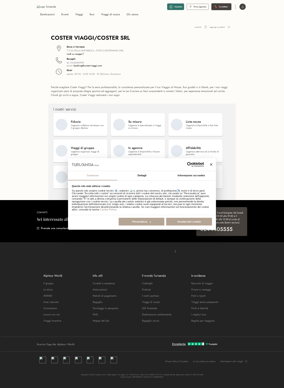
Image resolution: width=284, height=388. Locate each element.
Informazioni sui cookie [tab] (191, 175)
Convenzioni (50, 308)
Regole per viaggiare (202, 321)
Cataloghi (147, 283)
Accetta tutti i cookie (189, 221)
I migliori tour (198, 314)
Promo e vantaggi (201, 289)
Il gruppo (48, 283)
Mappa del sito (101, 321)
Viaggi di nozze (110, 14)
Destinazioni (47, 14)
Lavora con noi (51, 314)
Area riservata (51, 302)
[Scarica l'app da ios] (84, 344)
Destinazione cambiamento (157, 314)
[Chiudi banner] (211, 164)
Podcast (146, 289)
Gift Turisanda (149, 308)
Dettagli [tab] (142, 175)
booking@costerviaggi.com (88, 65)
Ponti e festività (199, 308)
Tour (92, 14)
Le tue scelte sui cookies (204, 361)
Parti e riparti (198, 296)
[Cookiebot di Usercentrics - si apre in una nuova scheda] (189, 164)
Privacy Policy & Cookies (176, 361)
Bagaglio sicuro (150, 321)
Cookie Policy (108, 209)
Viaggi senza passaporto (204, 302)
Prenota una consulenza (55, 228)
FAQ (95, 314)
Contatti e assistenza (104, 283)
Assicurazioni (100, 289)
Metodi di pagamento (105, 296)
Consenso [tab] (93, 175)
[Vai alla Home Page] (46, 6)
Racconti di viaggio (202, 283)
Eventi (65, 14)
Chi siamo (132, 14)
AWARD (47, 296)
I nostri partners (150, 296)
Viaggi (79, 14)
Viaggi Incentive (52, 321)
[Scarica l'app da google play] (80, 344)
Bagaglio (98, 302)
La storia (48, 289)
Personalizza (139, 221)
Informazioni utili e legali (231, 361)
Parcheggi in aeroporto (105, 308)
